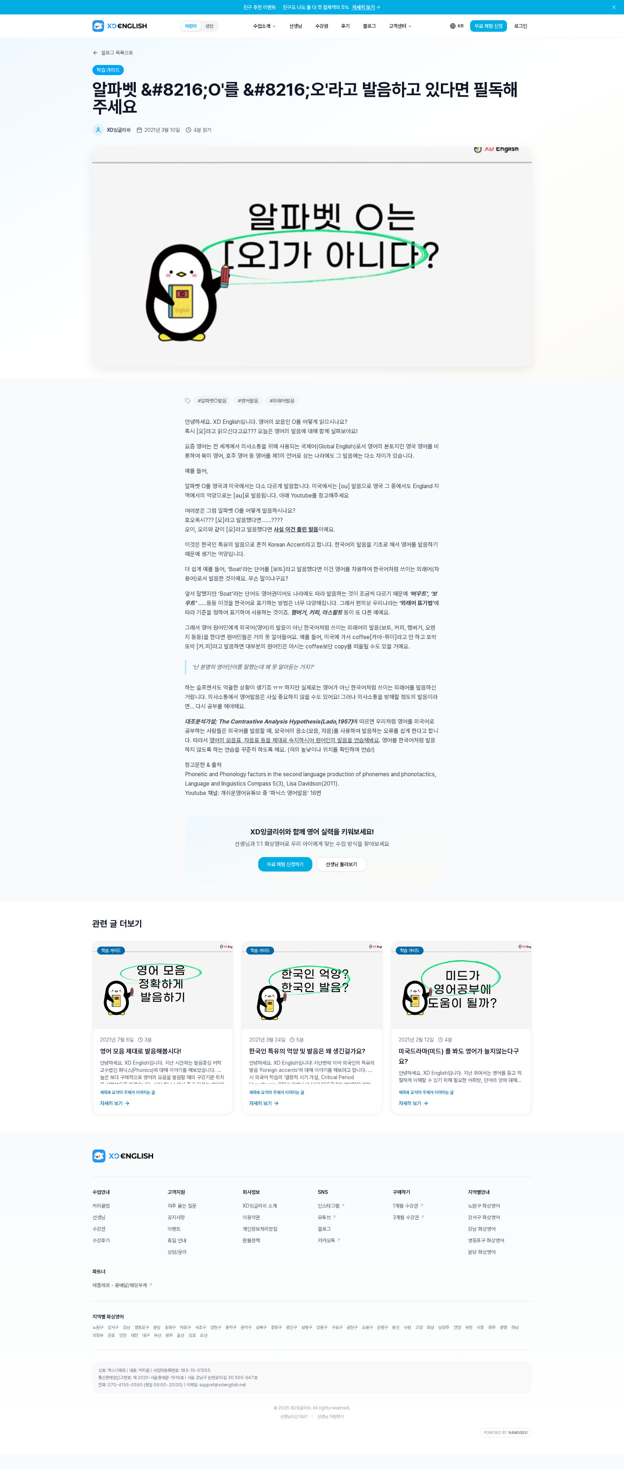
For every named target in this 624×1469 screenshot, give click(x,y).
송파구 (170, 1327)
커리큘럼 (101, 1206)
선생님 (295, 26)
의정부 (97, 1335)
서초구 (200, 1327)
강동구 (321, 1327)
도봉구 (367, 1327)
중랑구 (276, 1327)
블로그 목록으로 (117, 53)
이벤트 (174, 1229)
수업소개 (261, 26)
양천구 (215, 1327)
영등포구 (141, 1327)
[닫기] (614, 7)
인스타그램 (331, 1206)
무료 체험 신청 (488, 26)
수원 (407, 1327)
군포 (111, 1335)
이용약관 (251, 1217)
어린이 (191, 26)
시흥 (480, 1327)
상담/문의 (177, 1252)
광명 (503, 1327)
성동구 (306, 1327)
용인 (395, 1327)
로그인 (520, 26)
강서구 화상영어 (484, 1217)
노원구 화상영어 (484, 1206)
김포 (192, 1335)
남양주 (443, 1327)
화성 (430, 1327)
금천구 (352, 1327)
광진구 (291, 1327)
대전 (134, 1335)
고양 (418, 1327)
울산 (180, 1335)
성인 (209, 26)
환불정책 (251, 1240)
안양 (457, 1327)
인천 (122, 1335)
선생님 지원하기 (330, 1416)
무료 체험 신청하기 (285, 864)
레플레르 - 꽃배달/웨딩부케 (122, 1285)
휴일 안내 (177, 1240)
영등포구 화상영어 (486, 1240)
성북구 (261, 1327)
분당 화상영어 (481, 1252)
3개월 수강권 (408, 1217)
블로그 (369, 26)
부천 (468, 1327)
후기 (345, 26)
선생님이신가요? (293, 1416)
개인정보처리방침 (260, 1229)
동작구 (230, 1327)
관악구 (245, 1327)
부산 (157, 1335)
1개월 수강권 (408, 1206)
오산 (203, 1335)
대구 (146, 1335)
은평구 (382, 1327)
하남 (515, 1327)
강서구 (113, 1327)
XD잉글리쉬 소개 (260, 1206)
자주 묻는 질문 (182, 1206)
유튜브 (327, 1217)
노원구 (97, 1327)
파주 (491, 1327)
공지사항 (176, 1217)
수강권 (321, 26)
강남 (126, 1327)
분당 (156, 1327)
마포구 (185, 1327)
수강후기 (101, 1240)
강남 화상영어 (481, 1229)
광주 (169, 1335)
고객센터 (397, 26)
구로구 (337, 1327)
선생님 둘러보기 (341, 864)
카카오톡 (329, 1240)
